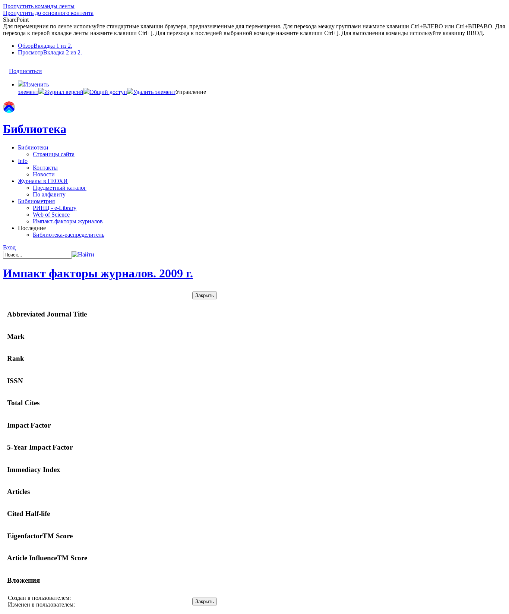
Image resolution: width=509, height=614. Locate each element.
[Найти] (83, 254)
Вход (9, 247)
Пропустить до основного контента (48, 13)
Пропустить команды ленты (39, 6)
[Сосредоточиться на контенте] (48, 67)
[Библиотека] (9, 111)
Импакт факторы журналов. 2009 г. (98, 273)
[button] (60, 92)
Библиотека (34, 129)
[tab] (262, 45)
